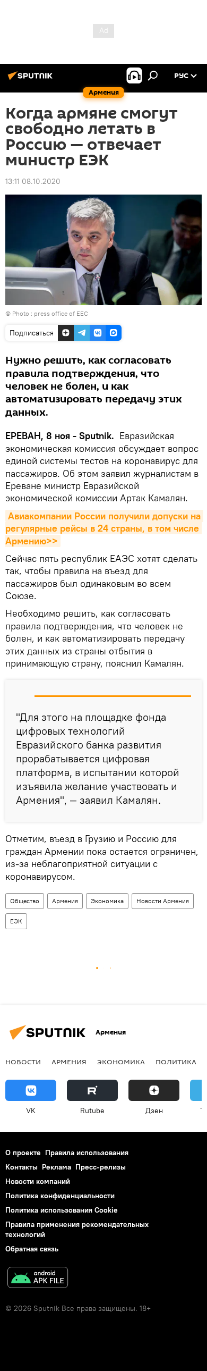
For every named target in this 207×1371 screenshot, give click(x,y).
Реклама (56, 1167)
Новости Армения (162, 901)
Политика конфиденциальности (60, 1195)
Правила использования (86, 1152)
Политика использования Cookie (61, 1210)
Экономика (107, 901)
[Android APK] (38, 1279)
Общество (24, 901)
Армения (65, 901)
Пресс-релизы (100, 1167)
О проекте (23, 1152)
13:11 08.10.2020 (33, 181)
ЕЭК (16, 921)
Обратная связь (31, 1249)
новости (23, 1061)
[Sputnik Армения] (31, 80)
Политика (176, 1061)
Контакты (21, 1167)
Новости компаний (37, 1181)
